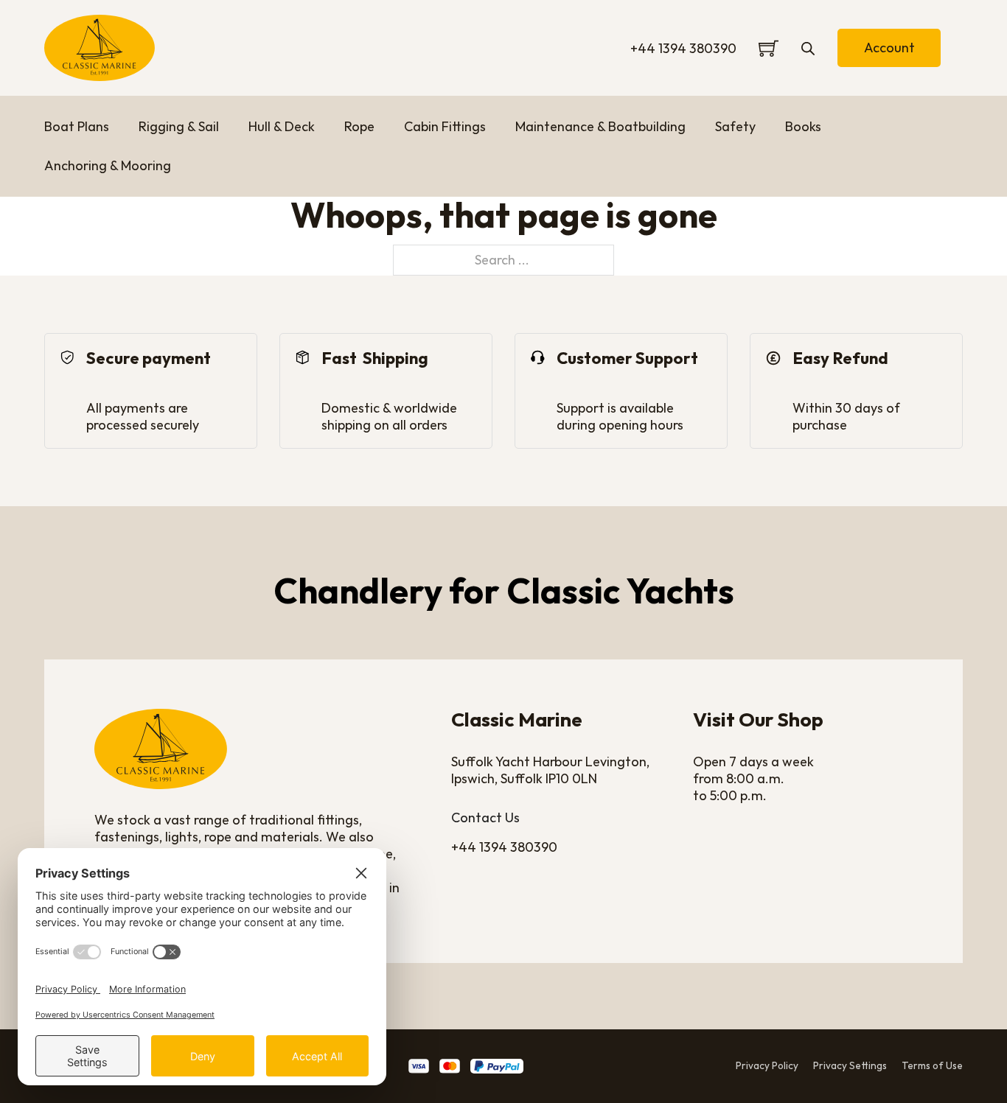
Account (889, 47)
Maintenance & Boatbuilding (600, 126)
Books (803, 126)
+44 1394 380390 (683, 48)
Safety (735, 126)
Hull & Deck (281, 126)
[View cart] (768, 48)
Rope (359, 126)
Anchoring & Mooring (107, 165)
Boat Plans (76, 126)
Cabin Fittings (445, 126)
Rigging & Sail (179, 126)
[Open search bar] (808, 48)
